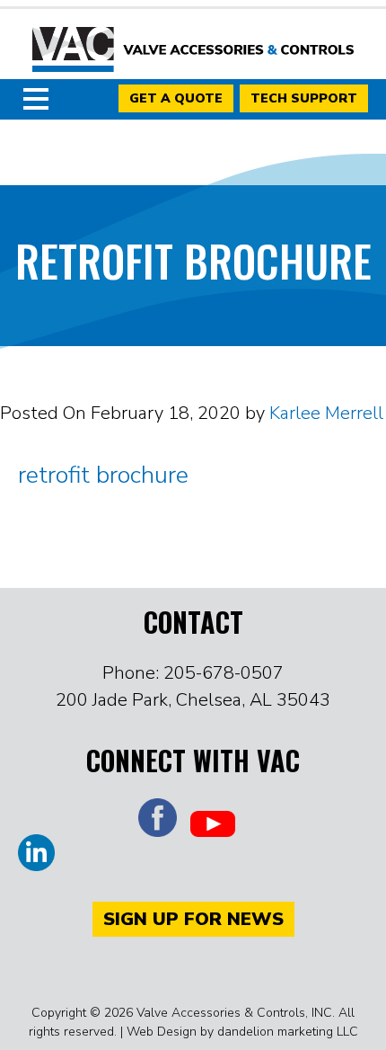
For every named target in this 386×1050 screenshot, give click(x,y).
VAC (193, 49)
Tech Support (303, 98)
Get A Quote (176, 98)
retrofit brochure (103, 475)
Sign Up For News (193, 919)
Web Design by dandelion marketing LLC (242, 1031)
